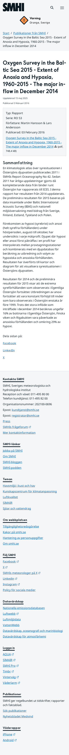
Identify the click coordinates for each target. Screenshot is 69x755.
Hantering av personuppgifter (23, 538)
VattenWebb (11, 625)
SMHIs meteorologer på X (34, 573)
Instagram (29, 584)
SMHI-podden (12, 468)
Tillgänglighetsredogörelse (21, 526)
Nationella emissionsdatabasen (24, 608)
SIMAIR (7, 503)
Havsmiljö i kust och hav (19, 486)
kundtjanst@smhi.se (25, 410)
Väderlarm (29, 683)
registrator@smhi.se (25, 415)
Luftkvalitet (10, 497)
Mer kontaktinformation (19, 433)
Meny (62, 11)
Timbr (26, 671)
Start (6, 33)
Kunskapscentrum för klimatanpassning (30, 491)
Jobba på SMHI (12, 451)
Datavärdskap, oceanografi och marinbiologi (33, 631)
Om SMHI (9, 456)
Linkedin (27, 578)
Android (27, 740)
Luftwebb (28, 614)
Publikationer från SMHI (29, 33)
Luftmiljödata (12, 619)
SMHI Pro (28, 665)
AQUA (26, 654)
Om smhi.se (11, 543)
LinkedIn (12, 350)
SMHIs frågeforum (34, 427)
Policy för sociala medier (19, 590)
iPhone (26, 734)
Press (6, 421)
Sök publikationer (15, 711)
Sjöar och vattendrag (17, 508)
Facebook (12, 343)
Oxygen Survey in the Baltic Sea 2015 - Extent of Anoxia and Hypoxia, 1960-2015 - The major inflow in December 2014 (34, 142)
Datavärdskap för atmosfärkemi (24, 636)
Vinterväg (28, 677)
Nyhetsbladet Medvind (18, 716)
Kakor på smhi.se (14, 532)
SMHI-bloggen (12, 462)
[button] (52, 7)
